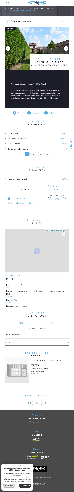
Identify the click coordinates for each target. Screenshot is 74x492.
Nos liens (45, 479)
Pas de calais (34, 9)
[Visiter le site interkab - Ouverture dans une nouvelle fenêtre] (31, 457)
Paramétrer (9, 486)
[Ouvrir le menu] (66, 3)
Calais (42, 9)
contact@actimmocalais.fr (39, 368)
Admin (40, 479)
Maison (48, 9)
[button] (66, 48)
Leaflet (47, 230)
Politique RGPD (52, 479)
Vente (26, 9)
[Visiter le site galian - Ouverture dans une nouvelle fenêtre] (45, 457)
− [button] (63, 235)
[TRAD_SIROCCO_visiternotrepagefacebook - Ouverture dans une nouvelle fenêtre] (30, 403)
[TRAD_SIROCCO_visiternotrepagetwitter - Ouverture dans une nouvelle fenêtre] (37, 403)
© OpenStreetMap (61, 230)
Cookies (58, 479)
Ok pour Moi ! (25, 486)
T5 (52, 9)
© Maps (53, 230)
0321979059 (36, 365)
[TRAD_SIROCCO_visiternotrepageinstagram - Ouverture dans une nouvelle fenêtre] (43, 403)
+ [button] (63, 232)
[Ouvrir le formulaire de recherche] (7, 3)
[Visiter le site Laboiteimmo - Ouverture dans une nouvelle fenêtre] (37, 486)
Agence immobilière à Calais (13, 9)
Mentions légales (33, 479)
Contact (71, 144)
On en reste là (24, 465)
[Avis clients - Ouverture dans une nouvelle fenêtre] (37, 439)
